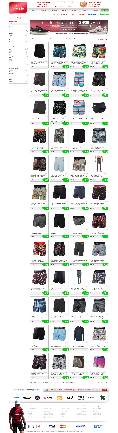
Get (64, 14)
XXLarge (11, 56)
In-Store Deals (47, 416)
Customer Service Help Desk (43, 6)
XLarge (11, 54)
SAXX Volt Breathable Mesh (97, 63)
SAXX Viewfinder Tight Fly (78, 289)
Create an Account (65, 408)
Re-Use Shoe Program (82, 411)
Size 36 (11, 60)
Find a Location (47, 408)
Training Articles (97, 413)
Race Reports (96, 410)
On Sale (11, 70)
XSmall (11, 48)
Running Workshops (48, 414)
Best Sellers (11, 71)
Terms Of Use (30, 416)
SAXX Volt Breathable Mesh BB (78, 63)
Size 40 (11, 64)
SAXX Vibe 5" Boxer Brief (97, 289)
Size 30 (11, 59)
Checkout (69, 6)
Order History (64, 410)
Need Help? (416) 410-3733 (44, 4)
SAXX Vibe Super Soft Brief (38, 148)
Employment (47, 411)
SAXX (11, 23)
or (43, 2)
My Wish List (64, 411)
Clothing (11, 41)
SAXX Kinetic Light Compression (39, 91)
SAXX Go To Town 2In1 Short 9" (59, 176)
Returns (29, 414)
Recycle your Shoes (48, 413)
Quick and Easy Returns (94, 4)
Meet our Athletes (81, 410)
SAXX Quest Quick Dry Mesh (97, 148)
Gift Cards (55, 14)
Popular (11, 73)
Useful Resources (97, 416)
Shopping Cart (64, 416)
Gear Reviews (96, 411)
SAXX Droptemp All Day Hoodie (79, 345)
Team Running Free (81, 408)
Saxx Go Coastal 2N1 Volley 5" (58, 317)
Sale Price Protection (94, 6)
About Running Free (48, 410)
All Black (11, 81)
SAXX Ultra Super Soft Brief (58, 63)
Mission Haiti (80, 413)
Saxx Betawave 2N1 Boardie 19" (79, 91)
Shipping (30, 413)
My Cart (60, 6)
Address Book (64, 414)
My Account (82, 14)
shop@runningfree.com (77, 431)
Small (10, 49)
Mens (10, 35)
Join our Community (81, 414)
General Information (32, 408)
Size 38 (11, 62)
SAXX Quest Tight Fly (96, 176)
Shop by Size (73, 14)
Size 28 (11, 57)
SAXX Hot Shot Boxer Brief (37, 232)
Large (10, 52)
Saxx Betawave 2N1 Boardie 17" (79, 119)
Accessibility (80, 416)
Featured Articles (97, 414)
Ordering (30, 411)
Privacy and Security (32, 417)
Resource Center (97, 408)
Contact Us (30, 410)
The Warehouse (12, 75)
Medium (11, 51)
